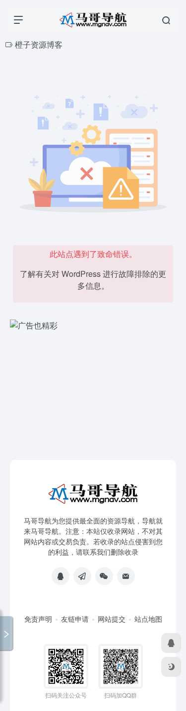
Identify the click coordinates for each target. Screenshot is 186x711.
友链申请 (75, 619)
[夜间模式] (171, 667)
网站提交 (111, 619)
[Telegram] (82, 576)
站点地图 (148, 619)
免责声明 (38, 619)
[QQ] (60, 576)
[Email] (126, 576)
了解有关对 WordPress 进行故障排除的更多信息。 (93, 279)
